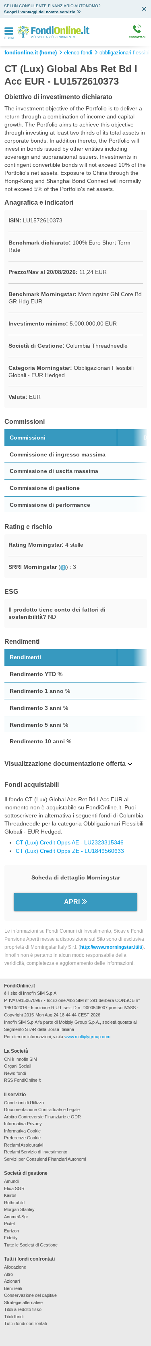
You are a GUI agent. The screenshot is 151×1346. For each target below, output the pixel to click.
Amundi (11, 1181)
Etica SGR (14, 1188)
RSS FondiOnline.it (22, 1080)
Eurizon (11, 1230)
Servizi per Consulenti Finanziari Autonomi (45, 1159)
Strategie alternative (23, 1302)
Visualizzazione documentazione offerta (65, 763)
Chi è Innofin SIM (20, 1059)
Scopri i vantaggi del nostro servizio (39, 12)
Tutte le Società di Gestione (31, 1244)
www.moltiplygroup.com (87, 1036)
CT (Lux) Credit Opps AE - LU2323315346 (70, 842)
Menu (9, 37)
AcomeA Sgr (16, 1216)
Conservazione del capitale (30, 1295)
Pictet (9, 1223)
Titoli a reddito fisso (22, 1309)
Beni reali (13, 1288)
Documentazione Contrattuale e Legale (42, 1109)
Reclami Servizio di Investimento (35, 1151)
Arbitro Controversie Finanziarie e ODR (42, 1116)
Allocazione (15, 1267)
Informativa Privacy (23, 1123)
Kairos (10, 1195)
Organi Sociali (17, 1066)
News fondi (15, 1073)
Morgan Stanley (19, 1209)
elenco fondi (78, 53)
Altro (8, 1274)
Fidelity (11, 1237)
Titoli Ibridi (13, 1316)
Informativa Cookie (22, 1130)
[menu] (8, 31)
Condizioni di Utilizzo (24, 1102)
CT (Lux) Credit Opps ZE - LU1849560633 (70, 851)
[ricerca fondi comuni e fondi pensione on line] (53, 31)
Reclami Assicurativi (23, 1145)
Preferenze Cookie (22, 1137)
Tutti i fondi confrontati (25, 1323)
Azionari (12, 1281)
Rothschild (14, 1202)
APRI (72, 901)
